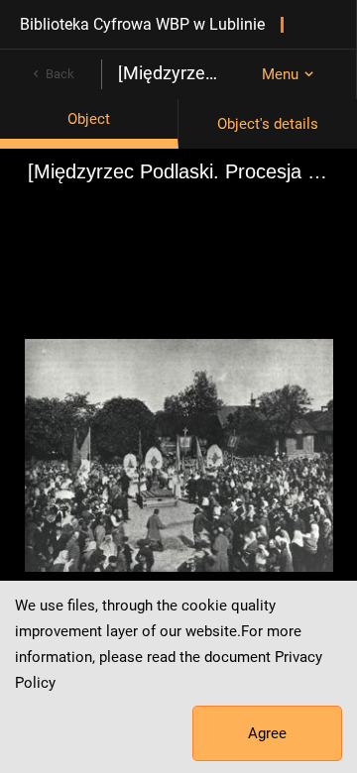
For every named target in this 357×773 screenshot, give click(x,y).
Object (88, 119)
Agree (267, 733)
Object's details (267, 124)
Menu (280, 74)
